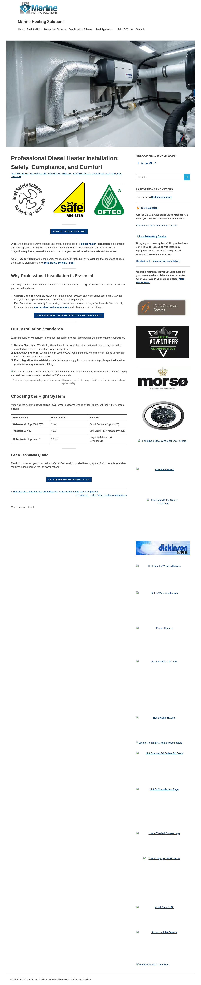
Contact (140, 29)
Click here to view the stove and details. (156, 225)
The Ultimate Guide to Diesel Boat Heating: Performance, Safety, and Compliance (55, 491)
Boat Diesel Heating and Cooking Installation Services (41, 174)
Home (21, 29)
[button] (81, 29)
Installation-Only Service (152, 236)
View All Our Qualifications (69, 231)
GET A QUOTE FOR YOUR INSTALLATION (68, 479)
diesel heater (88, 243)
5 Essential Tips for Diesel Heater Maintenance (100, 495)
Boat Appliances (104, 29)
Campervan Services (55, 29)
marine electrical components (51, 307)
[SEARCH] (187, 177)
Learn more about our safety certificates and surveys (69, 315)
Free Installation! (149, 208)
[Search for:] (160, 177)
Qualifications (34, 29)
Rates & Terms (125, 29)
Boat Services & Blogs (80, 29)
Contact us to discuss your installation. (158, 261)
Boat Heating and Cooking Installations (94, 174)
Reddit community (161, 197)
